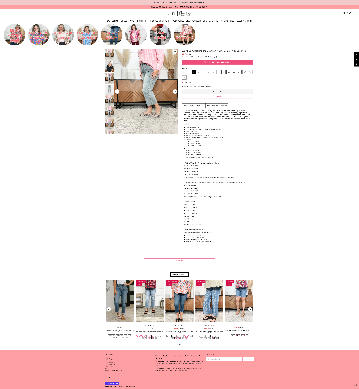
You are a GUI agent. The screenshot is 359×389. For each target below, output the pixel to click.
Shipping (107, 358)
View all (179, 344)
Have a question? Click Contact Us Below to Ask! (197, 86)
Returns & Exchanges (111, 360)
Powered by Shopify (131, 386)
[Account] (347, 13)
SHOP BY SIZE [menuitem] (227, 21)
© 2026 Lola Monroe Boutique (114, 386)
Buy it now (218, 96)
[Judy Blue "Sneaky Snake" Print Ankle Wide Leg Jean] (209, 301)
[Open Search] (344, 13)
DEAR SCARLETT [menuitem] (193, 21)
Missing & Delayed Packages (113, 370)
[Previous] (117, 91)
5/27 (122, 335)
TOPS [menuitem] (131, 21)
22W (250, 72)
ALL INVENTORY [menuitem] (244, 21)
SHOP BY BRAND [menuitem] (210, 21)
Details (185, 105)
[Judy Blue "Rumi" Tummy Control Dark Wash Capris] (179, 301)
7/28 (126, 335)
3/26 (118, 335)
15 (223, 72)
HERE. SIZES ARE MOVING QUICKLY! (193, 7)
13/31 (113, 337)
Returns (192, 105)
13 (218, 72)
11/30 (109, 337)
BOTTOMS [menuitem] (141, 21)
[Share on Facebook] (356, 54)
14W (228, 72)
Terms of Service (110, 364)
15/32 (118, 337)
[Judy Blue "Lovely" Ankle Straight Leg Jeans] (150, 301)
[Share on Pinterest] (356, 64)
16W (234, 72)
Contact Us (223, 105)
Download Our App (110, 362)
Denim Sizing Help (212, 105)
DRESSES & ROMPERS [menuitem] (159, 21)
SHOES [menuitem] (124, 21)
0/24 (110, 335)
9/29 (129, 335)
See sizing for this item (217, 62)
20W (244, 72)
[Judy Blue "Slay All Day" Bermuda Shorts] (239, 301)
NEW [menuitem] (108, 21)
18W (239, 72)
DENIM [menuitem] (115, 21)
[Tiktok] (109, 378)
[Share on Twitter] (356, 59)
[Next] (175, 91)
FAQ (106, 368)
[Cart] (350, 13)
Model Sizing (200, 105)
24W (184, 77)
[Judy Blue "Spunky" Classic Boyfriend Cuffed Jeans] (120, 301)
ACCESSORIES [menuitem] (177, 21)
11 (213, 72)
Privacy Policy (109, 366)
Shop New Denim (179, 274)
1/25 (114, 335)
